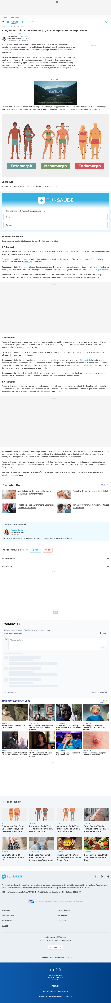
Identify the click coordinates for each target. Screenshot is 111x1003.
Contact (5, 926)
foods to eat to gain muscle (96, 270)
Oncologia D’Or (63, 991)
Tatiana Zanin (17, 530)
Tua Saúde (5, 17)
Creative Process (8, 915)
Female (9, 225)
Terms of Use (61, 921)
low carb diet (86, 360)
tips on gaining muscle (69, 277)
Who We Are (6, 910)
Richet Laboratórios (56, 996)
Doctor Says (15, 17)
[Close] (57, 2)
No (49, 550)
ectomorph (27, 262)
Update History (8, 559)
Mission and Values (63, 910)
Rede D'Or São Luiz (49, 991)
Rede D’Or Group (66, 958)
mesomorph (47, 391)
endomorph (24, 347)
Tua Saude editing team (21, 40)
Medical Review (62, 915)
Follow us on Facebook (102, 876)
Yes (36, 550)
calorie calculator (87, 365)
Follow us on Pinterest (108, 876)
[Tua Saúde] (12, 22)
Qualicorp (69, 996)
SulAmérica (43, 996)
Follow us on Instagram (95, 876)
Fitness (22, 27)
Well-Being (14, 27)
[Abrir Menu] (3, 22)
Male (8, 217)
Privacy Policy (7, 921)
